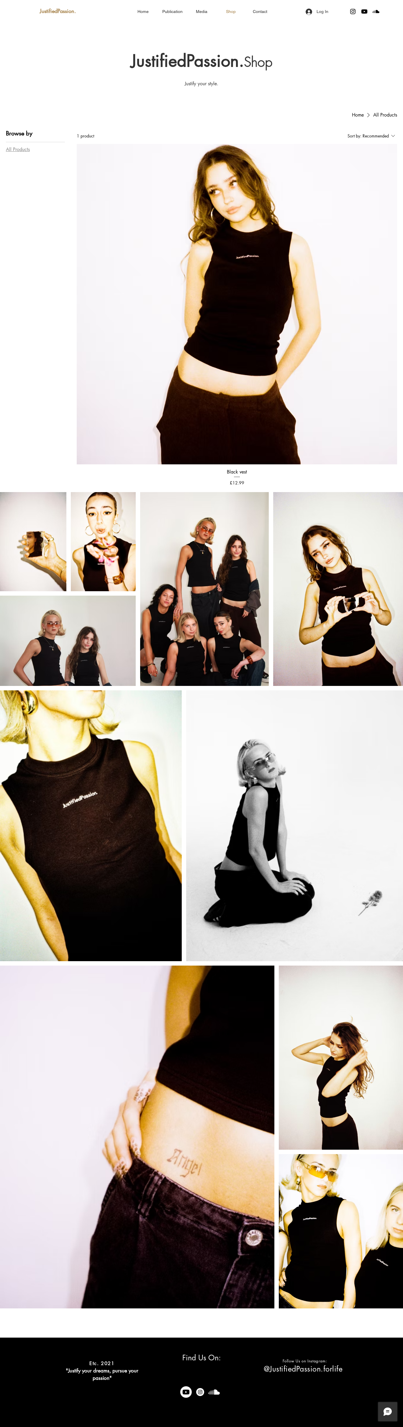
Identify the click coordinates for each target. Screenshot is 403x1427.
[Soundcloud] (375, 11)
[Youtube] (364, 11)
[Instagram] (352, 11)
